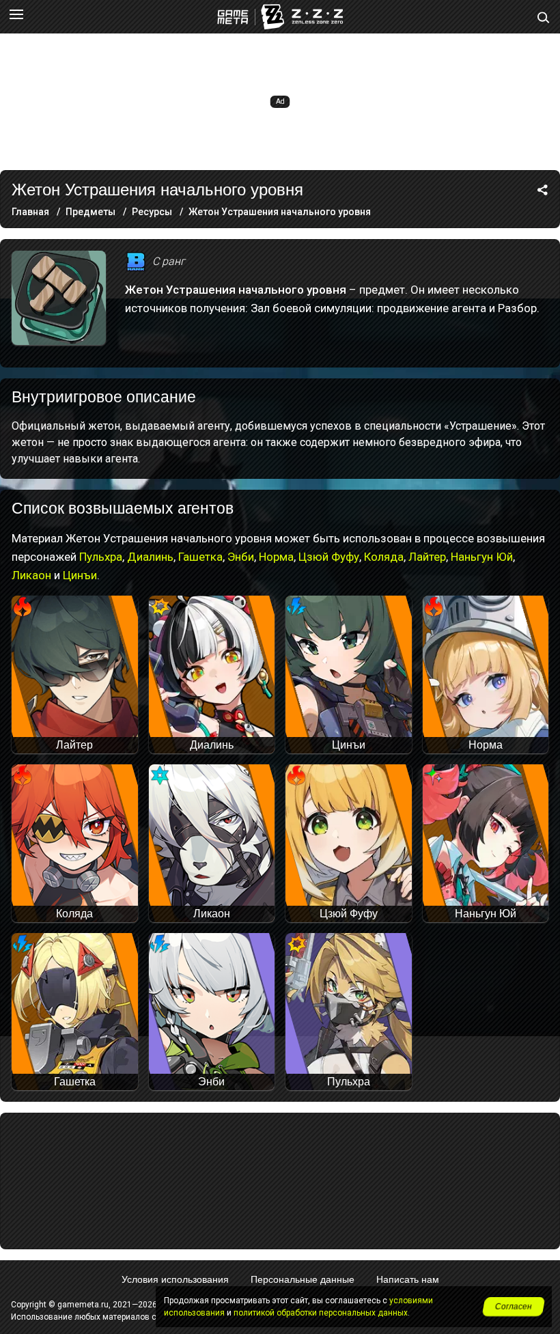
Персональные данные (302, 1279)
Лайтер (427, 557)
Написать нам (407, 1279)
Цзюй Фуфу (328, 557)
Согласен (513, 1306)
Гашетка (200, 557)
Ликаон (31, 575)
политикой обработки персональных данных (321, 1313)
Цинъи (80, 575)
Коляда (384, 557)
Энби (240, 557)
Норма (276, 557)
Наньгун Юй (482, 557)
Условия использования (175, 1279)
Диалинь (150, 557)
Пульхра (100, 557)
